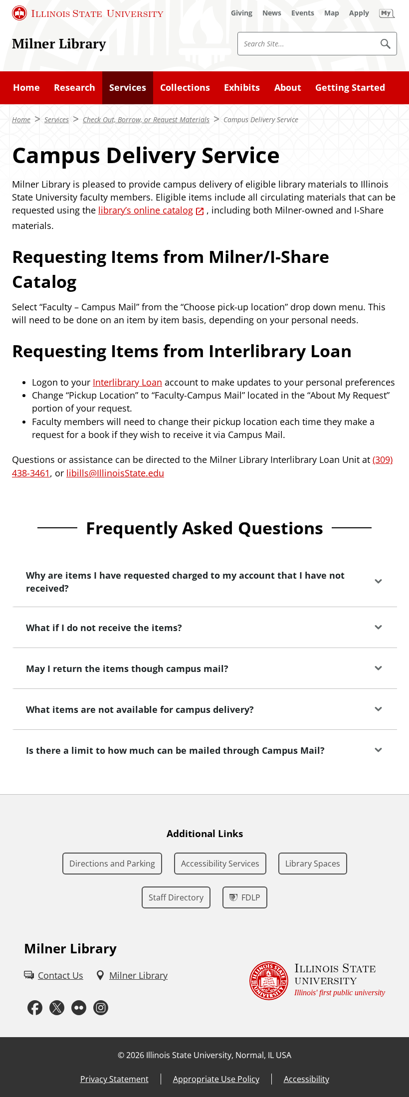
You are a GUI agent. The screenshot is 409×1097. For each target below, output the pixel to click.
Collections (185, 87)
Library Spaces (312, 863)
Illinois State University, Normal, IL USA (218, 1055)
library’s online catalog (145, 210)
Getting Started (350, 87)
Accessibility (306, 1079)
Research (74, 87)
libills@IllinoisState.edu (115, 473)
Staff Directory (176, 897)
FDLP (250, 897)
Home (26, 87)
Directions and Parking (112, 863)
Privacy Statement (114, 1079)
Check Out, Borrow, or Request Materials (146, 119)
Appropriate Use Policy (216, 1079)
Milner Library (59, 43)
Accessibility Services (220, 863)
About (287, 87)
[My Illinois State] (387, 13)
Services (127, 87)
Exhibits (242, 87)
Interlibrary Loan (127, 382)
